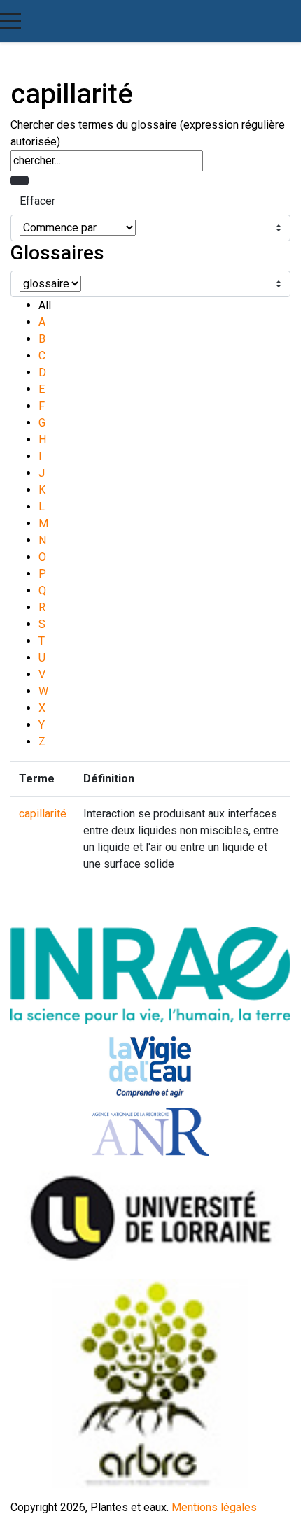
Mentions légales (214, 1507)
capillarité (42, 813)
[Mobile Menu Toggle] (10, 20)
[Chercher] (19, 180)
